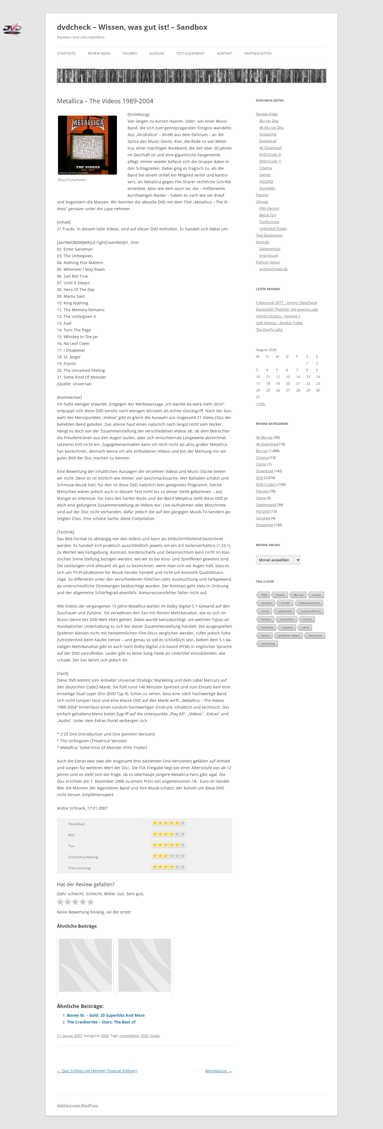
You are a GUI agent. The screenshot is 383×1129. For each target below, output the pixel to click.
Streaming (267, 134)
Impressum (268, 255)
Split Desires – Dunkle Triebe (279, 322)
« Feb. (261, 403)
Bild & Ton (267, 214)
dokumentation (309, 603)
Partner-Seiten (257, 53)
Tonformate (269, 221)
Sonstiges (267, 188)
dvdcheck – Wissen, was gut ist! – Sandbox (132, 27)
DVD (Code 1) (270, 161)
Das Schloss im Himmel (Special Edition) (97, 1070)
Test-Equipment (190, 53)
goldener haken (289, 635)
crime (265, 611)
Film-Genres (269, 208)
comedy (266, 603)
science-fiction (310, 611)
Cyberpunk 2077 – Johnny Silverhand (286, 302)
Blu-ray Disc (269, 120)
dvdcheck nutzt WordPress (77, 1105)
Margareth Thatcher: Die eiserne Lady (287, 309)
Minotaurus (218, 1070)
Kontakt (224, 53)
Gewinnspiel (266, 504)
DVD (105, 1035)
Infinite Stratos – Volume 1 (278, 316)
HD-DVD (266, 181)
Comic (261, 464)
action (317, 595)
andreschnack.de (273, 268)
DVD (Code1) (266, 484)
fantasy (266, 619)
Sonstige (263, 518)
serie (305, 627)
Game (261, 497)
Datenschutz (269, 248)
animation (287, 619)
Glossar (156, 53)
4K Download (270, 147)
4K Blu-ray (264, 437)
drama (280, 595)
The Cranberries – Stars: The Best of (101, 1022)
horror (307, 619)
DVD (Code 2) (270, 154)
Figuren (130, 53)
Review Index (99, 53)
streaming (268, 643)
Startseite (66, 53)
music (155, 1035)
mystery (287, 627)
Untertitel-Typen (273, 228)
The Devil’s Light (269, 329)
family (265, 635)
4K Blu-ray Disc (271, 127)
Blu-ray (262, 450)
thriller (285, 603)
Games (265, 174)
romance (267, 627)
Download (267, 140)
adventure (285, 611)
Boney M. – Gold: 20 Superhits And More (106, 1015)
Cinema (265, 167)
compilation (129, 1035)
